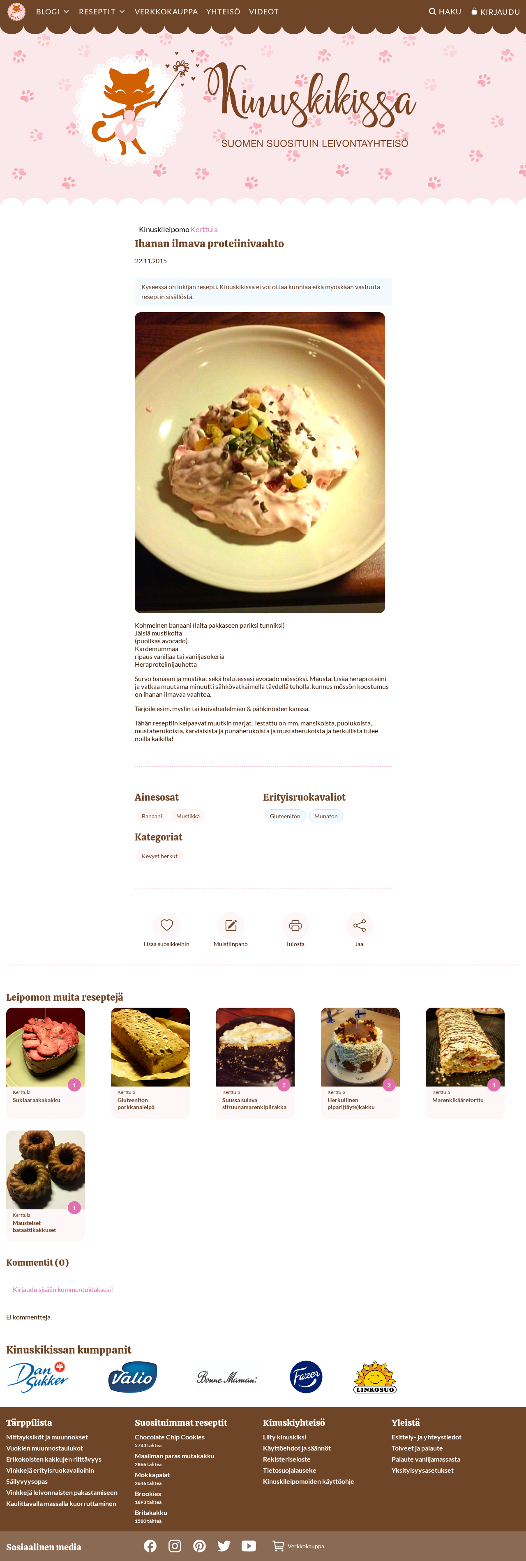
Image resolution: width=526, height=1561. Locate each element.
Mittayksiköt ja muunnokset (47, 1437)
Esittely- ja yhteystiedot (426, 1437)
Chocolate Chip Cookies (170, 1437)
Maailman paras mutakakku (175, 1456)
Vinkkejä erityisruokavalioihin (50, 1470)
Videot (264, 11)
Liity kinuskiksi (284, 1437)
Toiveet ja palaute (417, 1448)
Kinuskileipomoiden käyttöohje (308, 1481)
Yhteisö (223, 11)
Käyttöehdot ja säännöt (297, 1448)
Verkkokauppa (166, 11)
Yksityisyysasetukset (423, 1470)
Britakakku (151, 1512)
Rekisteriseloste (287, 1459)
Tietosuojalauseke (289, 1470)
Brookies (148, 1493)
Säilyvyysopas (27, 1481)
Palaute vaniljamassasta (426, 1459)
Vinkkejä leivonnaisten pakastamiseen (62, 1492)
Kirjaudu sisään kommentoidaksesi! (63, 1289)
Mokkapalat (152, 1474)
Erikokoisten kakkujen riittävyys (54, 1459)
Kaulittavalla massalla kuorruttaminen (61, 1503)
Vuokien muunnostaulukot (44, 1448)
